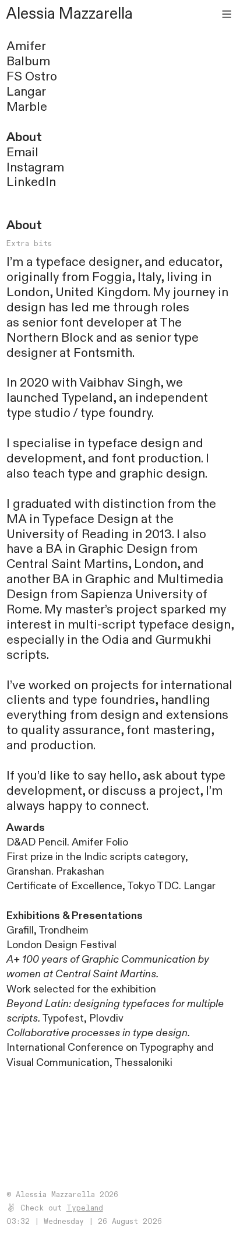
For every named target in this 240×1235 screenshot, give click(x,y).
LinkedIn (31, 182)
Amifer (26, 46)
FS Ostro (31, 76)
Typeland (87, 398)
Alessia (30, 13)
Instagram (35, 167)
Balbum (28, 61)
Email (22, 152)
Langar (26, 91)
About (24, 137)
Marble (26, 107)
